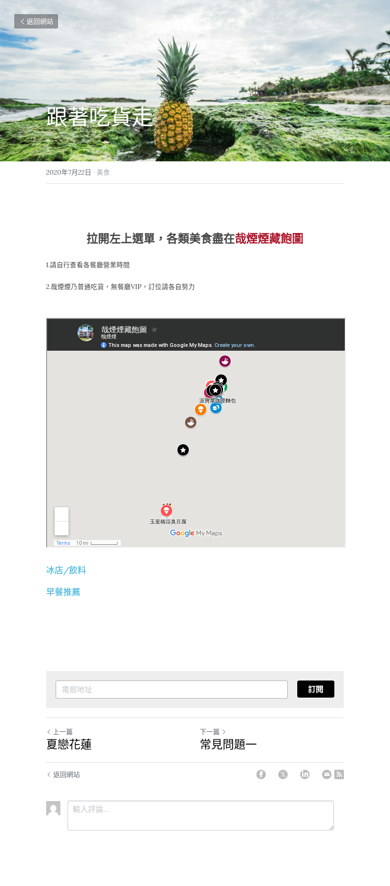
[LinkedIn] (305, 774)
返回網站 (40, 21)
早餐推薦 (63, 592)
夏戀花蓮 (69, 744)
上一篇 (63, 731)
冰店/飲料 (66, 570)
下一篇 (210, 731)
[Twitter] (283, 774)
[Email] (327, 774)
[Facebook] (261, 774)
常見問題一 (228, 744)
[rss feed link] (339, 774)
